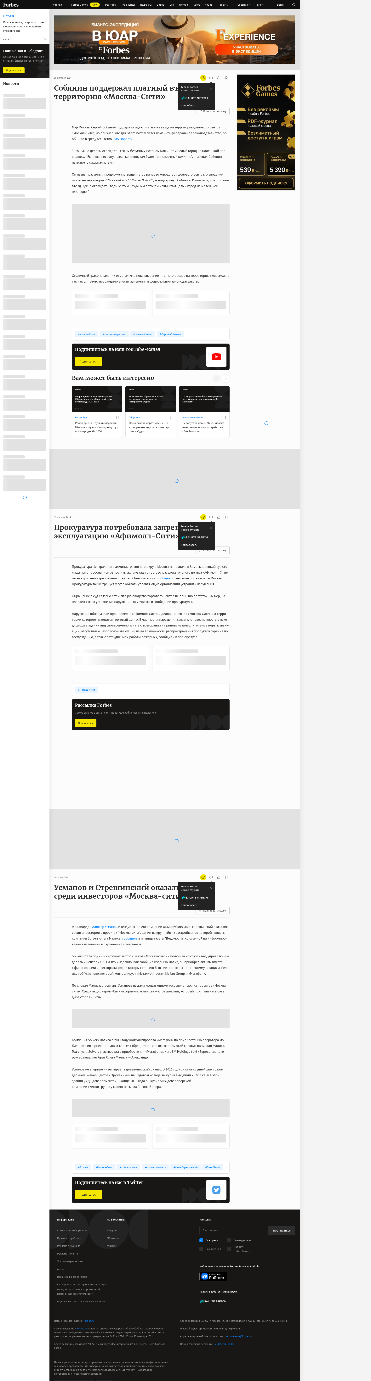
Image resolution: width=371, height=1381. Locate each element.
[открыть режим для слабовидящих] (203, 78)
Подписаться (88, 289)
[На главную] (11, 5)
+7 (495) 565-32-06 (224, 1311)
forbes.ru (89, 1288)
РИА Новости (123, 139)
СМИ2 (60, 1351)
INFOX (102, 1351)
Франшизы (128, 4)
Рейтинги (111, 4)
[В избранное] (123, 224)
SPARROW (81, 1351)
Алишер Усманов (104, 854)
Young (208, 4)
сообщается (166, 506)
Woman (183, 4)
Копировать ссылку (214, 111)
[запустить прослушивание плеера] (211, 78)
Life (172, 4)
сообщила (130, 866)
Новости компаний (192, 345)
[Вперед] (236, 232)
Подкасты (145, 4)
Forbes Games (84, 4)
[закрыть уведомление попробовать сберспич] (211, 89)
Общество (134, 345)
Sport (196, 4)
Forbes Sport (81, 345)
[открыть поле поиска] (294, 5)
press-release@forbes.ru (239, 1303)
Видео (160, 4)
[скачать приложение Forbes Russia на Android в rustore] (213, 1244)
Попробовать (189, 105)
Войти (280, 4)
